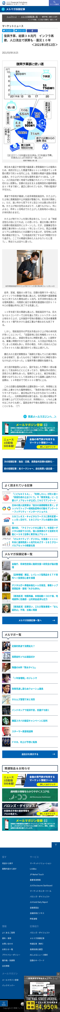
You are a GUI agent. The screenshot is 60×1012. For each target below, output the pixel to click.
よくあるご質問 (8, 933)
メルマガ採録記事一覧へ (30, 620)
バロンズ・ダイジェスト (40, 897)
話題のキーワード (37, 960)
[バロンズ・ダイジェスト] (30, 815)
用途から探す (7, 863)
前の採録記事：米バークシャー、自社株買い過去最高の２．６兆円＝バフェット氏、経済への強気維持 (30, 468)
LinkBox (33, 869)
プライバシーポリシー (11, 955)
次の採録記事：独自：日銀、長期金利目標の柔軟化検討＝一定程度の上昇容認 (30, 461)
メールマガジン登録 (10, 980)
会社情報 (5, 966)
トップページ (12, 17)
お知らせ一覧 (7, 949)
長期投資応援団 (36, 949)
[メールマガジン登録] (30, 829)
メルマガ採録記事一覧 (29, 17)
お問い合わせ (7, 944)
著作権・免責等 (8, 960)
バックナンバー (8, 985)
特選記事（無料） (37, 944)
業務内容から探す (9, 869)
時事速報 (33, 919)
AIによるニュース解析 (39, 955)
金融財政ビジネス (37, 913)
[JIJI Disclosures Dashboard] (30, 800)
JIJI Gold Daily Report (39, 902)
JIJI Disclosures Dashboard (41, 885)
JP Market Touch (37, 874)
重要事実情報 (35, 880)
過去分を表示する (30, 754)
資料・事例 (6, 938)
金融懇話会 (34, 908)
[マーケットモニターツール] (30, 785)
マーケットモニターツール (40, 891)
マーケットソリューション (40, 863)
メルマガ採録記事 (37, 938)
